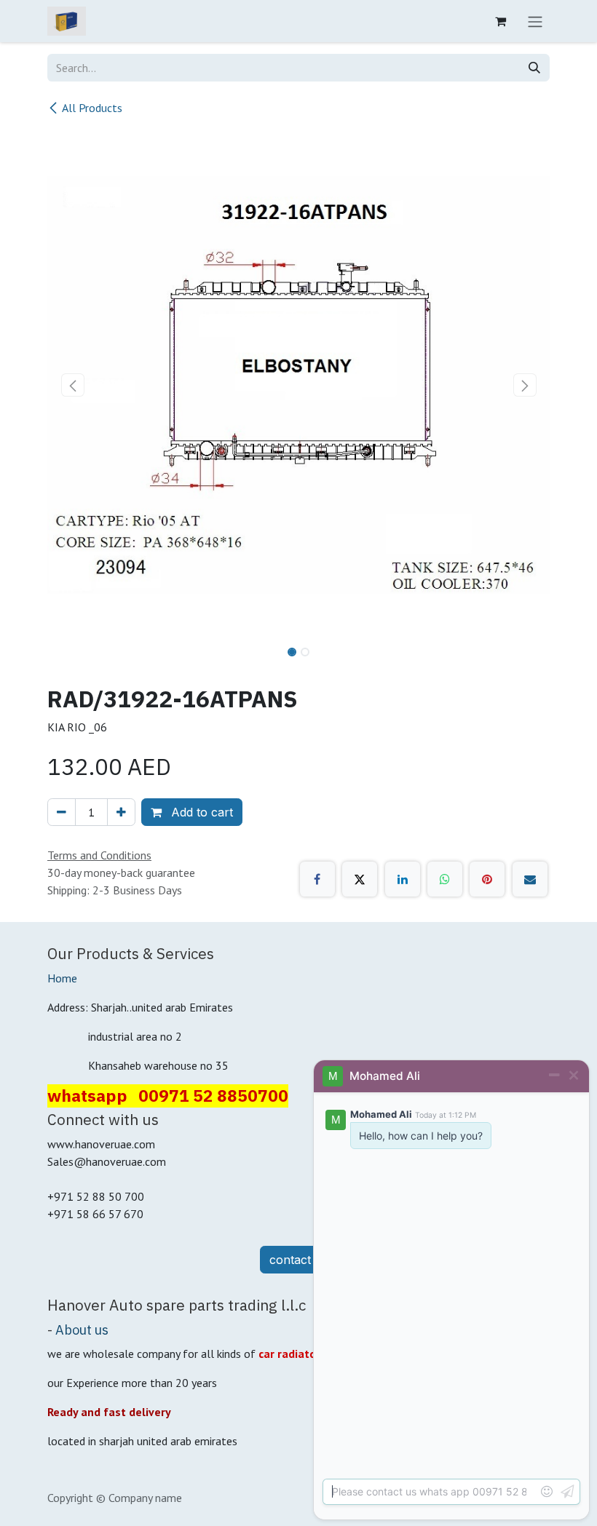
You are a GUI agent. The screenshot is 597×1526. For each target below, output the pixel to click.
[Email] (530, 879)
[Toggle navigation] (535, 21)
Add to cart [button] (200, 812)
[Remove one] (61, 812)
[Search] (534, 68)
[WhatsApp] (444, 879)
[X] (359, 879)
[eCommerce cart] (500, 21)
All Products (92, 107)
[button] (72, 385)
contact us (298, 1259)
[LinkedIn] (402, 879)
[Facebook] (317, 879)
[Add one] (121, 812)
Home (62, 978)
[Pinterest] (487, 879)
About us (81, 1329)
